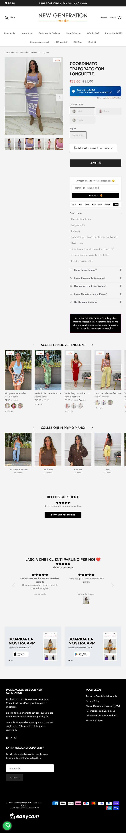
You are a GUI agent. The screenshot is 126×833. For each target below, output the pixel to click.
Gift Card (77, 42)
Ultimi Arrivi (10, 33)
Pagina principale (11, 52)
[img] (63, 564)
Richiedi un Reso (94, 720)
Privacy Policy (92, 701)
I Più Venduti (61, 42)
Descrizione (76, 213)
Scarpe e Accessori (39, 42)
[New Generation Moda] (63, 18)
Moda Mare (27, 33)
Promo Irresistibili (113, 33)
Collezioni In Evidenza (49, 33)
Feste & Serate (73, 33)
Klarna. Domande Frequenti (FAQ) (103, 706)
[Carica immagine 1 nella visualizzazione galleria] (34, 96)
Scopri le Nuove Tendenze (63, 345)
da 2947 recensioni (63, 567)
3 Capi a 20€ (93, 33)
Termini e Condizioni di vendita (101, 696)
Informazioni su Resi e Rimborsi (101, 715)
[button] (95, 91)
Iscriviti (14, 777)
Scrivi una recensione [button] (63, 514)
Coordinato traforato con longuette (35, 52)
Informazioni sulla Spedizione (100, 710)
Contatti (92, 42)
